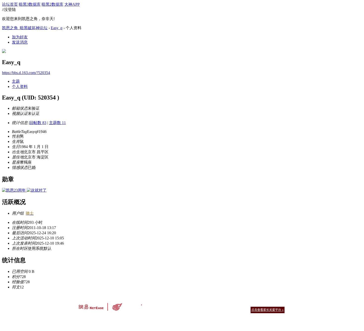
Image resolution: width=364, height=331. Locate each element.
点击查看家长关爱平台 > (267, 310)
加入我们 (279, 304)
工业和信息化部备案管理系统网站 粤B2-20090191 (147, 318)
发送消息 (20, 42)
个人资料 (20, 86)
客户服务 (175, 304)
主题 (16, 81)
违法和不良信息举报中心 (95, 318)
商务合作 (264, 304)
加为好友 (20, 37)
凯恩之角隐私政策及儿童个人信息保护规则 (212, 304)
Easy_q (56, 28)
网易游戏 (249, 304)
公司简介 (160, 304)
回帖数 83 (37, 123)
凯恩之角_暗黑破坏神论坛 (25, 28)
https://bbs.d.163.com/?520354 (26, 73)
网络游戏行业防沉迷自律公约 (217, 309)
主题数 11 (57, 123)
